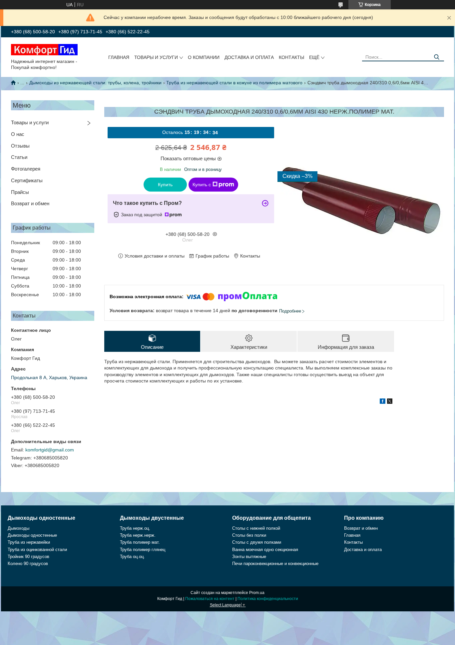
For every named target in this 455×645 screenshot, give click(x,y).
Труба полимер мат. (140, 542)
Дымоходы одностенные (32, 535)
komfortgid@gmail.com (49, 449)
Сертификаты (27, 180)
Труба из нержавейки (29, 542)
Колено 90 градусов (28, 563)
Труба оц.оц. (132, 556)
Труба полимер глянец (142, 549)
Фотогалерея (25, 169)
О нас (17, 134)
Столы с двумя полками (256, 542)
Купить (165, 184)
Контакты (291, 57)
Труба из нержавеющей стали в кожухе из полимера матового (234, 82)
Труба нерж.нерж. (138, 535)
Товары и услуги (156, 57)
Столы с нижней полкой (256, 528)
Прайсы (20, 192)
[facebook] (382, 402)
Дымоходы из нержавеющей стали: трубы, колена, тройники (95, 82)
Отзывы (20, 146)
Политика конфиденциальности (267, 598)
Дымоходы (18, 528)
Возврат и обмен (30, 203)
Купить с (202, 184)
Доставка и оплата (249, 57)
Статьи (19, 157)
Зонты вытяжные (249, 556)
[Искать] (436, 57)
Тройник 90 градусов (28, 556)
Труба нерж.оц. (135, 528)
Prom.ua (256, 592)
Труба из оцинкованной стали (37, 549)
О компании (204, 57)
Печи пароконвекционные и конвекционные (275, 563)
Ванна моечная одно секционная (265, 549)
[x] (389, 402)
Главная (118, 57)
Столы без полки (249, 535)
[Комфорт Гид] (44, 49)
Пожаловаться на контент (209, 598)
